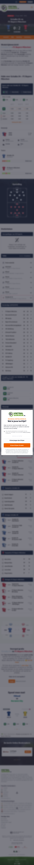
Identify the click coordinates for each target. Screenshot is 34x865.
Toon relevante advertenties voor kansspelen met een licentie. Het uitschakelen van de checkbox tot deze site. (18, 432)
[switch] (4, 431)
